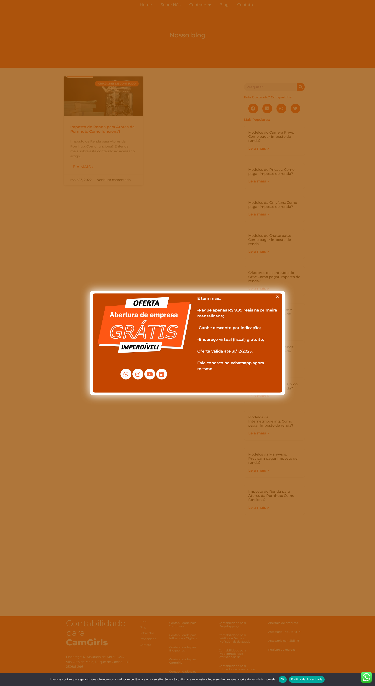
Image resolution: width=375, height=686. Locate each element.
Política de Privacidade (306, 679)
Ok (283, 679)
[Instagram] (137, 374)
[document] (187, 343)
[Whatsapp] (125, 374)
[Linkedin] (161, 374)
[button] (277, 296)
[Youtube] (149, 374)
